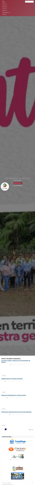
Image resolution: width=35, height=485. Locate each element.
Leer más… (4, 375)
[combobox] (29, 2)
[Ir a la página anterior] (3, 428)
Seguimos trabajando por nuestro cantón (13, 395)
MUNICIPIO (4, 5)
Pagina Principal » (18, 183)
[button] (32, 483)
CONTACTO (4, 14)
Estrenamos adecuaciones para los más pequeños (16, 412)
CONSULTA (4, 10)
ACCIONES (4, 8)
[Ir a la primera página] (1, 428)
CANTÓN (3, 3)
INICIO (3, 1)
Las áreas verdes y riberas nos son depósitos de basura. (15, 361)
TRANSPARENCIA (5, 12)
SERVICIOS (4, 6)
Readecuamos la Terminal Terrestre (12, 378)
